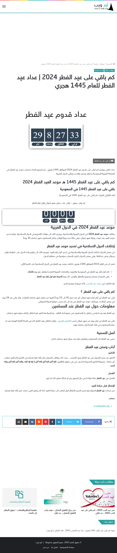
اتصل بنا (54, 547)
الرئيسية (109, 64)
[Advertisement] (58, 36)
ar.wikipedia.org (101, 406)
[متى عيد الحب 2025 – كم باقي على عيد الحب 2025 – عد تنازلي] (97, 497)
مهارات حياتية (99, 64)
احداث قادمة (99, 70)
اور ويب (39, 542)
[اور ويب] (103, 6)
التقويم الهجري (64, 321)
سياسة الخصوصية (67, 547)
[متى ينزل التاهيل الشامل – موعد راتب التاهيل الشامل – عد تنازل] (58, 497)
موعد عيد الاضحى (93, 283)
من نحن (46, 547)
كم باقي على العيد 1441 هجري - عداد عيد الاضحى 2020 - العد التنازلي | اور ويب (78, 530)
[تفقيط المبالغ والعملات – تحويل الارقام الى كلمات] (19, 497)
